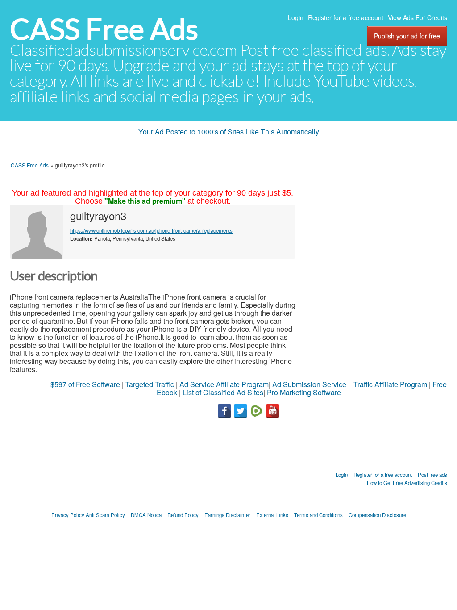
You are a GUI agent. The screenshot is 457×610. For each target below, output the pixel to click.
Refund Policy (183, 514)
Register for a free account (345, 17)
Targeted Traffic (149, 384)
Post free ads (432, 474)
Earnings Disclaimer (227, 514)
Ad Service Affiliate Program (224, 384)
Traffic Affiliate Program (390, 384)
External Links (272, 514)
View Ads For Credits (417, 17)
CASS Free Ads (104, 29)
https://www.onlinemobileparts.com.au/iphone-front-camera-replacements (151, 230)
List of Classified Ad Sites (223, 392)
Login (295, 17)
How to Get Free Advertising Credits (407, 482)
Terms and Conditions (318, 514)
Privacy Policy (67, 514)
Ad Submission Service (309, 384)
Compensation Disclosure (377, 514)
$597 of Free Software (85, 384)
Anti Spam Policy (105, 514)
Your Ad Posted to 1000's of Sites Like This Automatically (228, 131)
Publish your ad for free (407, 35)
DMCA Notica (146, 514)
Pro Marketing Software (304, 392)
